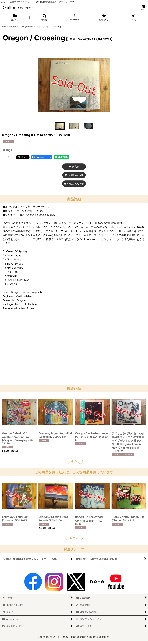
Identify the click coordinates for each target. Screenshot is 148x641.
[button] (44, 17)
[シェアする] (8, 157)
